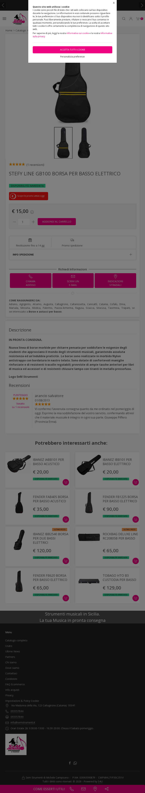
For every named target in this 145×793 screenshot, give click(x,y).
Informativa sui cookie (78, 33)
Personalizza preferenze (72, 56)
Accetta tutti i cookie (72, 49)
